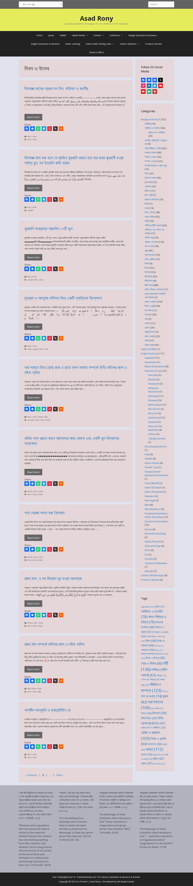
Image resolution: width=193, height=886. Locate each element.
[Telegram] (44, 128)
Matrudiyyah (155, 404)
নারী (146, 221)
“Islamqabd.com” (65, 877)
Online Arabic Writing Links (98, 43)
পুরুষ (146, 250)
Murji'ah (153, 413)
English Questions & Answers (45, 43)
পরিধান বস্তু (149, 237)
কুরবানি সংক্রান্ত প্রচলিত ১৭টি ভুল (48, 228)
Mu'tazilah (154, 408)
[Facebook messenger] (32, 128)
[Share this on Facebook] (26, 128)
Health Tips (151, 467)
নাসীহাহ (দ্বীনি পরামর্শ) (153, 225)
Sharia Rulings (153, 545)
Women (149, 571)
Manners (150, 496)
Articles (97, 35)
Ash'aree (153, 375)
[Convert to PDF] (49, 128)
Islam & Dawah (153, 487)
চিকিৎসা (147, 190)
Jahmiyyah (154, 396)
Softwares (115, 35)
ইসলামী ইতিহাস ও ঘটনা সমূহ (156, 165)
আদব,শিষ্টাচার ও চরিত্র (153, 148)
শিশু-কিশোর (149, 310)
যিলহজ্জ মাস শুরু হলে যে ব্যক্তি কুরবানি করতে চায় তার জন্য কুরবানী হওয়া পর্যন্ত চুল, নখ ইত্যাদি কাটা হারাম (73, 160)
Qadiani (152, 422)
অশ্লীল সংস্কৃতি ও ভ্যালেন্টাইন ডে (47, 710)
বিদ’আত (40, 417)
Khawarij (153, 400)
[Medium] (149, 91)
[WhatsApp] (38, 128)
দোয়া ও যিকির (150, 216)
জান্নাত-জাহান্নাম (152, 199)
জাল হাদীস (31, 420)
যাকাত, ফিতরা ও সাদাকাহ (154, 289)
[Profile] (143, 80)
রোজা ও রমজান (150, 301)
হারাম (146, 763)
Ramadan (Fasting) (155, 533)
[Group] (154, 80)
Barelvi (152, 379)
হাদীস (46, 417)
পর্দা (165, 691)
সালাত (147, 323)
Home (39, 35)
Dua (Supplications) (156, 446)
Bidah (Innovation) (155, 366)
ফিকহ (147, 263)
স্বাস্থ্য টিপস (149, 331)
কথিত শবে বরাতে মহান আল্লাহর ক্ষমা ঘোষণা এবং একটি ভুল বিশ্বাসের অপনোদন (71, 440)
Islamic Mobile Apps (152, 575)
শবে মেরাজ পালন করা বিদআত (44, 513)
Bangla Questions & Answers (143, 35)
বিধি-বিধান (148, 276)
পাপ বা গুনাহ (149, 246)
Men (147, 504)
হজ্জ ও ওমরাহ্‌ (150, 336)
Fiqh (147, 454)
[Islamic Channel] (160, 85)
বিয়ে (160, 723)
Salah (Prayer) (152, 541)
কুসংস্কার (148, 182)
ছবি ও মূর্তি (149, 195)
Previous (30, 775)
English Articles (149, 353)
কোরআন (148, 186)
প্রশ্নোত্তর (149, 254)
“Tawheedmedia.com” (86, 877)
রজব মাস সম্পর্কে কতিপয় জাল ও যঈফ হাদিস (54, 644)
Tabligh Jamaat (157, 438)
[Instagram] (143, 85)
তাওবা (147, 208)
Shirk (147, 550)
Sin (146, 554)
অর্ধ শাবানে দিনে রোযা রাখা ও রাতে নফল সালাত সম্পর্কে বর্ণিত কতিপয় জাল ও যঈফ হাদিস (75, 369)
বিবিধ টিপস (149, 280)
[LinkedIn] (149, 85)
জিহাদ (147, 203)
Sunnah (149, 558)
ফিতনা (147, 267)
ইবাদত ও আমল (150, 157)
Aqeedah (150, 357)
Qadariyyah (154, 417)
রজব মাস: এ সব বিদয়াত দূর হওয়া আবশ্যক (53, 578)
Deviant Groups (153, 370)
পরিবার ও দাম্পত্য (151, 241)
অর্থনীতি (148, 123)
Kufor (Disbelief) (154, 491)
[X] (160, 80)
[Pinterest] (154, 91)
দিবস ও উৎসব (32, 136)
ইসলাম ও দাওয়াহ (151, 161)
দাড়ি (143, 658)
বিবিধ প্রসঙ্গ (149, 285)
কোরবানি (30, 210)
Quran (51, 35)
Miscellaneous (153, 509)
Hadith (63, 35)
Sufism (152, 434)
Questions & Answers (156, 521)
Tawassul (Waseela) (156, 563)
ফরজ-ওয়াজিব (150, 259)
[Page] (149, 80)
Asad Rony (96, 18)
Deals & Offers (96, 52)
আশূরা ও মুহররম (33, 349)
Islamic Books (78, 35)
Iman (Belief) (152, 483)
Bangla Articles (149, 119)
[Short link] (55, 128)
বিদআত (47, 420)
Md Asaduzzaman (125, 881)
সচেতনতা (148, 314)
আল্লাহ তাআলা (151, 152)
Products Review (153, 43)
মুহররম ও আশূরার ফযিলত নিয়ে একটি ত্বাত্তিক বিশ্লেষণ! (63, 298)
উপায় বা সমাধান (150, 177)
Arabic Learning (72, 43)
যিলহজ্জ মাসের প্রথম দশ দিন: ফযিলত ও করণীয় (56, 88)
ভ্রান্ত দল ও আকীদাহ (156, 132)
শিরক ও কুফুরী (150, 306)
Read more (33, 117)
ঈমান (147, 173)
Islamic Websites (128, 43)
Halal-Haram (152, 463)
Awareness (151, 362)
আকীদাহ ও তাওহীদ (152, 128)
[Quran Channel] (143, 91)
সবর (146, 319)
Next (61, 775)
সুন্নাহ (147, 327)
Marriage (150, 500)
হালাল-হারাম (149, 344)
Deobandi (153, 383)
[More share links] (61, 128)
